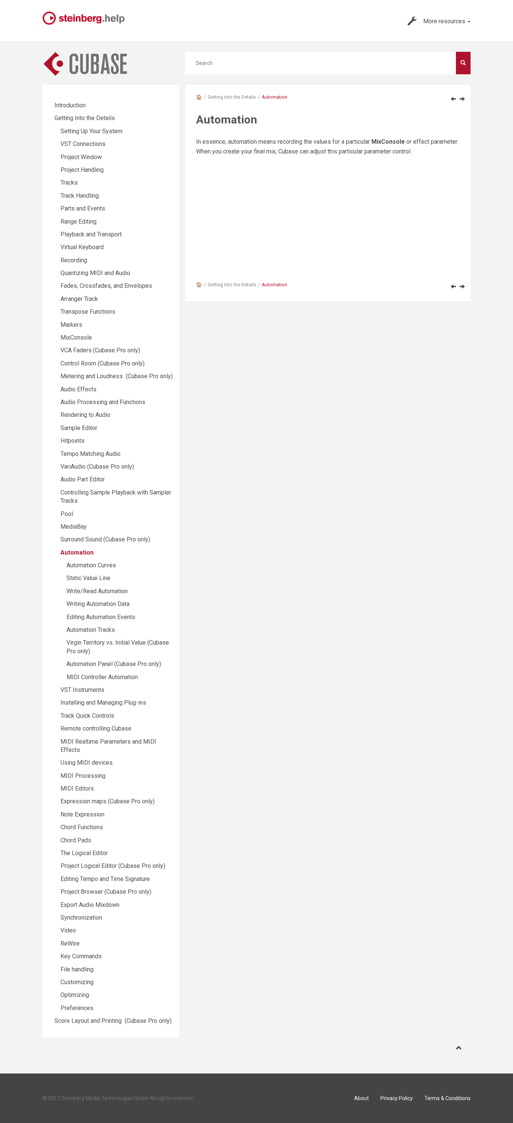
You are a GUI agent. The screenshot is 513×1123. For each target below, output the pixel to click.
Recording (73, 260)
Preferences (77, 1008)
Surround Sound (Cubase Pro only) (105, 539)
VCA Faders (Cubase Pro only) (100, 350)
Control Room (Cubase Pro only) (102, 363)
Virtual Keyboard (82, 247)
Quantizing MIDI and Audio (95, 273)
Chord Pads (75, 840)
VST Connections (83, 143)
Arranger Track (79, 298)
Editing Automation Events (100, 617)
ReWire (70, 943)
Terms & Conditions (447, 1098)
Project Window (81, 157)
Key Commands (81, 956)
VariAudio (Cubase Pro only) (97, 466)
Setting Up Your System (91, 131)
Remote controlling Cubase (95, 728)
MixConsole (76, 337)
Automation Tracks (90, 629)
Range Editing (78, 221)
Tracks (69, 182)
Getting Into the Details (232, 97)
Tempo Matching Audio (90, 453)
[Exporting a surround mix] (453, 98)
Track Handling (79, 195)
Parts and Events (82, 208)
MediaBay (73, 526)
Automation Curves (91, 565)
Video (68, 930)
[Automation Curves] (462, 98)
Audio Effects (78, 389)
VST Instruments (82, 689)
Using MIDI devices (86, 762)
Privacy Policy (396, 1098)
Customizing (77, 982)
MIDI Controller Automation (102, 677)
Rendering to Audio (85, 414)
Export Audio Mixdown (89, 904)
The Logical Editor (84, 853)
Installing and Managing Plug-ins (103, 702)
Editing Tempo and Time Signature (105, 878)
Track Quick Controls (87, 715)
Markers (71, 324)
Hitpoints (72, 440)
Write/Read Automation (97, 591)
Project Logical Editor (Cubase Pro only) (112, 865)
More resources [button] (445, 21)
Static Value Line (88, 578)
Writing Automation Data (98, 603)
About (361, 1098)
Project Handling (82, 169)
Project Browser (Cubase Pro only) (105, 891)
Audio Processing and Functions (102, 402)
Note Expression (82, 814)
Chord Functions (81, 827)
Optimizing (74, 994)
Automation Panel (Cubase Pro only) (113, 663)
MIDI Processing (83, 775)
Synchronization (81, 917)
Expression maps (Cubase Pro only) (107, 801)
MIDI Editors (77, 788)
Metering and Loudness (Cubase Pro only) (116, 376)
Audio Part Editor (82, 479)
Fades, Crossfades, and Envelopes (106, 285)
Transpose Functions (87, 311)
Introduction (70, 105)
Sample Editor (78, 427)
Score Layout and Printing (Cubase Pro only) (113, 1020)
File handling (77, 969)
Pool (66, 513)
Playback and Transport (91, 234)
